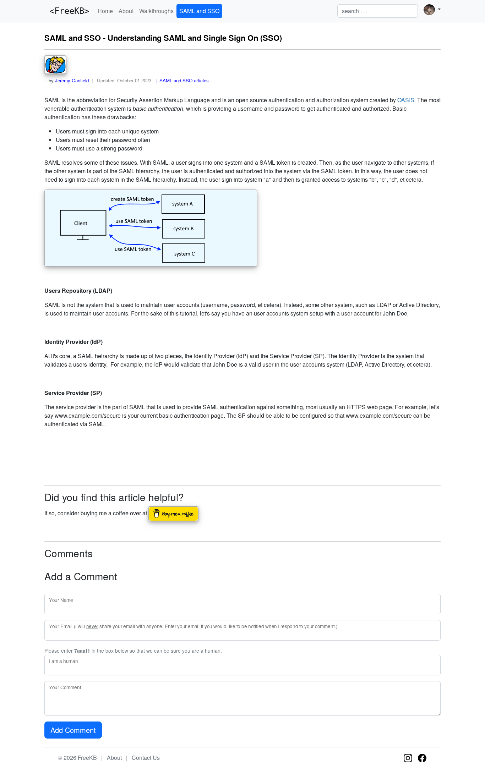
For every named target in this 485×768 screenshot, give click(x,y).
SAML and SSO (199, 11)
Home (105, 11)
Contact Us (146, 757)
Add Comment (73, 730)
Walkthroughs (156, 11)
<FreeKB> (66, 11)
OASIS (405, 100)
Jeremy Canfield (72, 80)
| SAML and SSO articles (181, 80)
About (126, 11)
